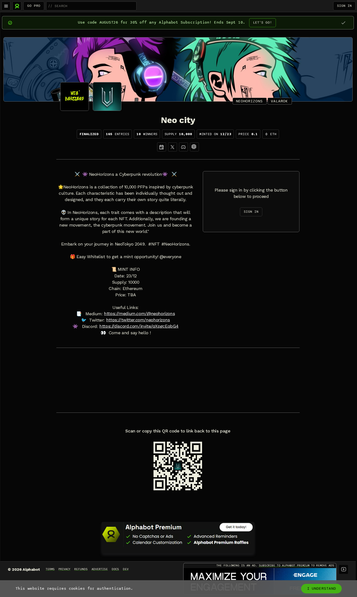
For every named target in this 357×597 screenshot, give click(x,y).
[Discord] (183, 146)
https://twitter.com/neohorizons (138, 320)
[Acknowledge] (343, 22)
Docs (115, 569)
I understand (321, 588)
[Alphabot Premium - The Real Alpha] (178, 534)
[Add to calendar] (161, 146)
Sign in (344, 6)
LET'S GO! (262, 22)
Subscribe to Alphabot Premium (284, 565)
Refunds (81, 569)
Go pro (33, 6)
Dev (125, 569)
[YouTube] (343, 569)
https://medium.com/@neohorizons (139, 313)
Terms (50, 569)
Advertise (100, 569)
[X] (172, 146)
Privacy (64, 569)
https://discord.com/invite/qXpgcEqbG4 (138, 326)
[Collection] (194, 146)
